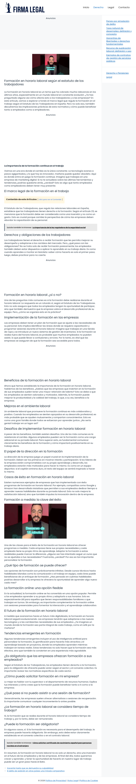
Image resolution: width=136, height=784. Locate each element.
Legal (111, 7)
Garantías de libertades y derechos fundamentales (118, 41)
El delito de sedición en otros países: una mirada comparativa (35, 771)
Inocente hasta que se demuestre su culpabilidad (30, 768)
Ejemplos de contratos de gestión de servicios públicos (118, 58)
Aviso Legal (73, 780)
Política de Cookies (89, 780)
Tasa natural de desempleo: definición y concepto (119, 31)
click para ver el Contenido (50, 199)
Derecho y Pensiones (117, 73)
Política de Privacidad (55, 780)
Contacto (124, 7)
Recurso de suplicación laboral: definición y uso (118, 50)
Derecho (98, 7)
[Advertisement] (50, 34)
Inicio (86, 7)
